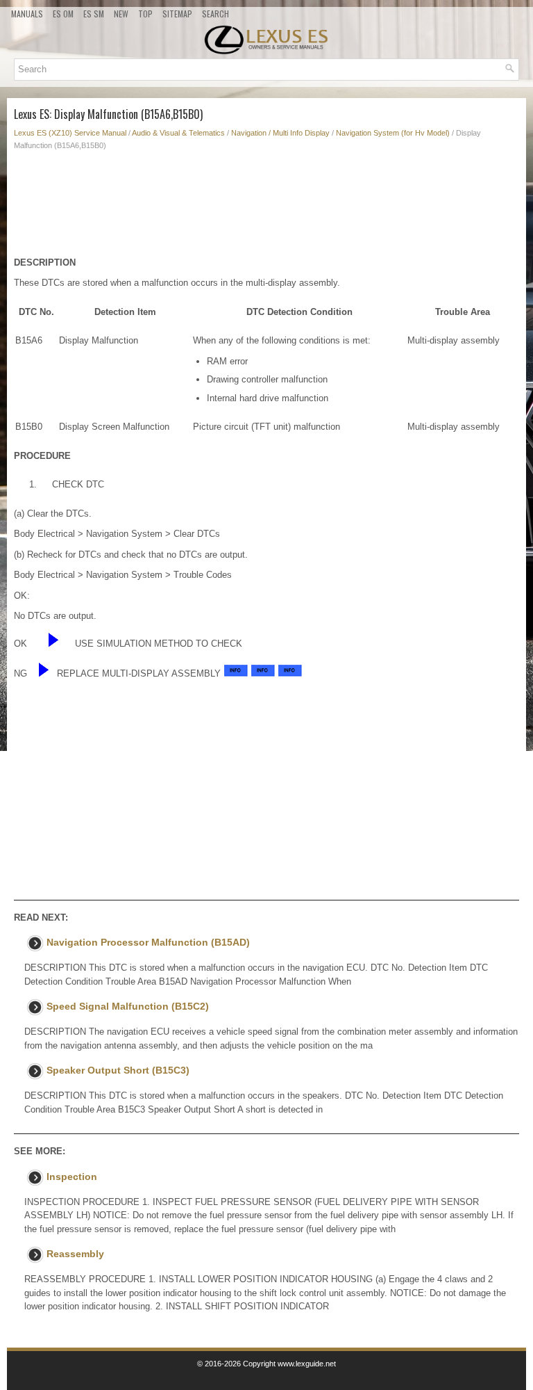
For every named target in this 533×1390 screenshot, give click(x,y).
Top (145, 13)
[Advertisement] (266, 207)
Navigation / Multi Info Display (280, 133)
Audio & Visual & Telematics (178, 133)
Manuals (27, 13)
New (121, 13)
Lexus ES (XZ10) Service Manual (70, 133)
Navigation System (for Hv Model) (393, 133)
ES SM (93, 13)
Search (215, 13)
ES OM (63, 13)
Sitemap (177, 13)
